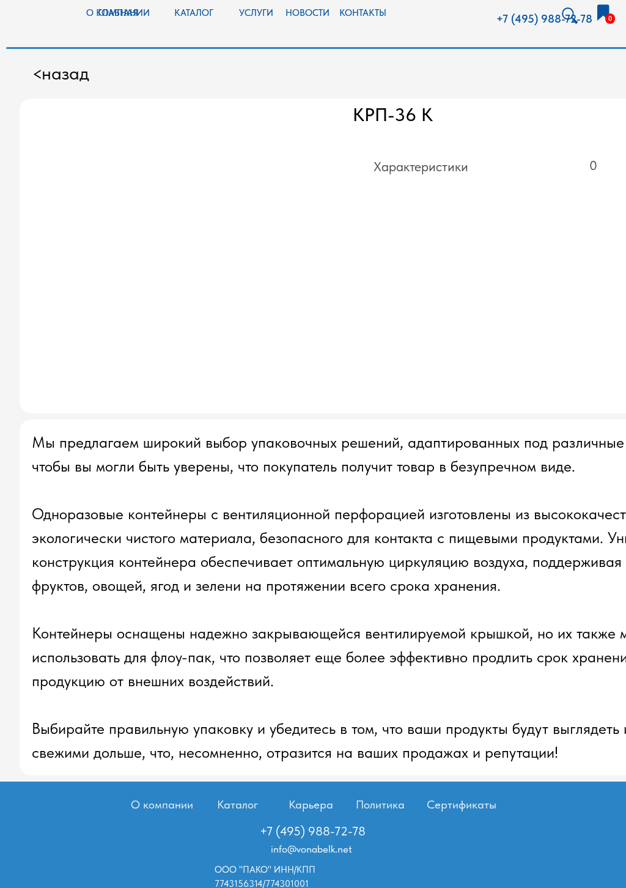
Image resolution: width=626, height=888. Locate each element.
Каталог (237, 804)
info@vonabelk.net (311, 849)
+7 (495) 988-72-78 (544, 19)
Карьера (311, 804)
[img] (603, 12)
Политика (380, 804)
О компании (162, 804)
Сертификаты (461, 804)
